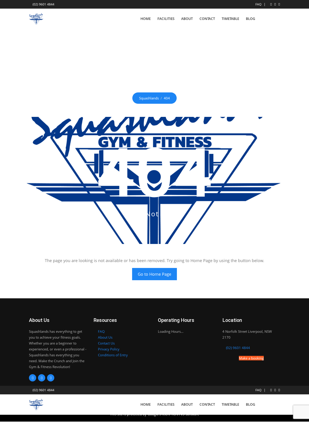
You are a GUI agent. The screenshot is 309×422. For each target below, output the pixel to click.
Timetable (230, 18)
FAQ (258, 4)
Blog (250, 18)
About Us (105, 337)
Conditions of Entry (113, 355)
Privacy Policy (108, 349)
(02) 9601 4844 (43, 4)
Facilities (165, 18)
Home (145, 18)
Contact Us (106, 343)
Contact (207, 18)
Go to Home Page (154, 274)
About (187, 18)
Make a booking (251, 358)
